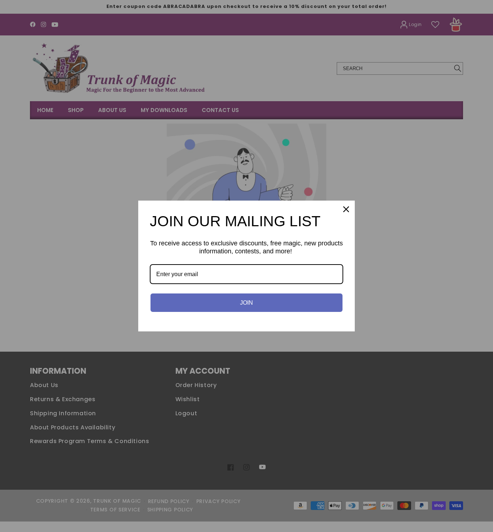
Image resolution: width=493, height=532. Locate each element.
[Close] (346, 209)
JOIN (246, 303)
